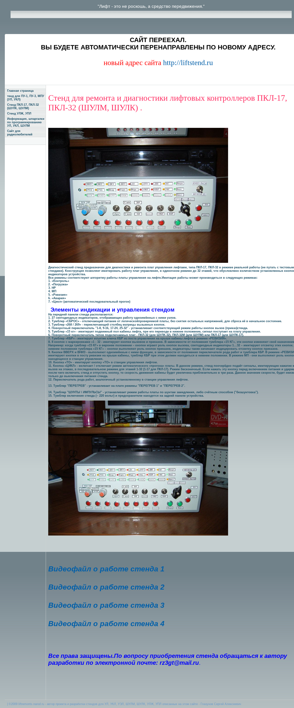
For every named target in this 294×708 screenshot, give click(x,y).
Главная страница (20, 90)
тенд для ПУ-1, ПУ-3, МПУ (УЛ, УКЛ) (25, 97)
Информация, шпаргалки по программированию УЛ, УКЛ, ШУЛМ (25, 122)
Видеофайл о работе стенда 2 (106, 587)
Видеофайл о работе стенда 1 (106, 569)
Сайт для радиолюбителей (19, 132)
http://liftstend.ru (188, 62)
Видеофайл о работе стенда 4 (106, 623)
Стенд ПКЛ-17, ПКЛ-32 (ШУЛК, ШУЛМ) (23, 106)
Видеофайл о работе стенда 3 (106, 605)
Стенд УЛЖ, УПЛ (19, 113)
